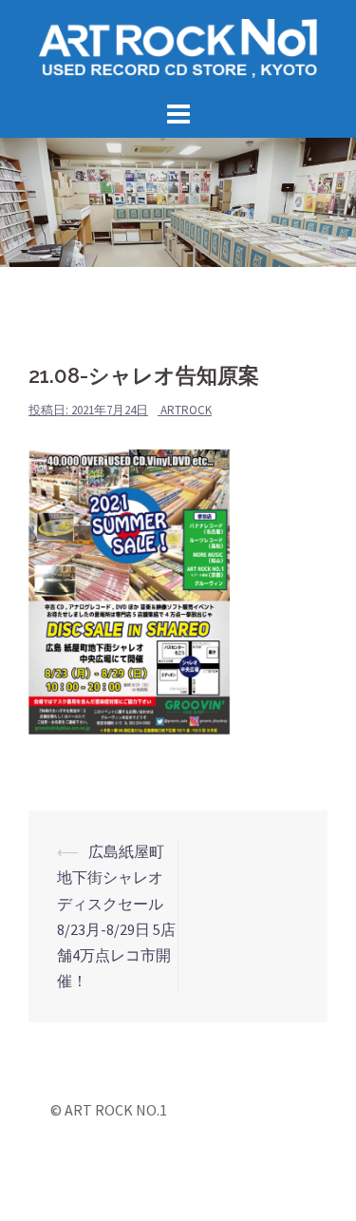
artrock (186, 410)
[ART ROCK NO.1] (177, 46)
